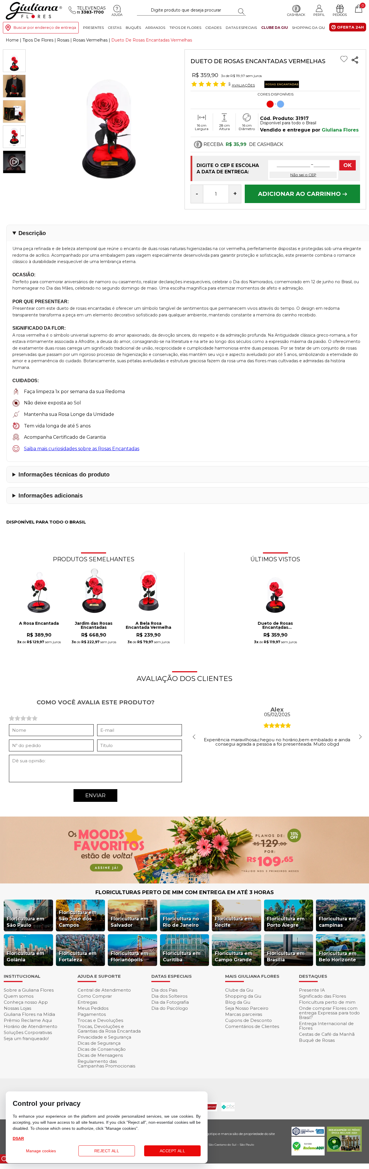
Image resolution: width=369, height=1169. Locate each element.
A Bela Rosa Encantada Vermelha (148, 625)
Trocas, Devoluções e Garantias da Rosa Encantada (109, 1029)
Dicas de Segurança (99, 1043)
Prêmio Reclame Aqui (28, 1020)
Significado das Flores (322, 996)
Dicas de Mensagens (100, 1055)
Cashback (296, 15)
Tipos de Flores (185, 27)
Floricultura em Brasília (286, 956)
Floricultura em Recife (234, 922)
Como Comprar (95, 996)
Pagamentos (92, 1014)
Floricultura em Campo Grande (234, 956)
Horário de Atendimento (30, 1026)
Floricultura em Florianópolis (129, 956)
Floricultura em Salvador (129, 922)
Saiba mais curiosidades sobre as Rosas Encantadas (81, 448)
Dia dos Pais (164, 990)
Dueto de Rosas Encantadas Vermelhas (275, 625)
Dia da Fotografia (170, 1002)
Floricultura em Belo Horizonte (338, 956)
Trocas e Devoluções (100, 1020)
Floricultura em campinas (338, 922)
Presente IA (312, 990)
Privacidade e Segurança (104, 1037)
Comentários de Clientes (252, 1026)
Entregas (87, 1002)
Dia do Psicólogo (169, 1008)
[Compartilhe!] (355, 60)
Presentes (93, 27)
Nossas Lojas (17, 1008)
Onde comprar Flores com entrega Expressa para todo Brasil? (329, 1012)
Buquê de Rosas (317, 1040)
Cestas (114, 27)
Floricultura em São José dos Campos (78, 919)
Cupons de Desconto (248, 1020)
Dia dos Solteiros (169, 996)
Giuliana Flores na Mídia (29, 1014)
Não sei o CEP (303, 174)
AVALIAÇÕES (243, 85)
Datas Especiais (241, 27)
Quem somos (18, 996)
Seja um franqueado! (26, 1038)
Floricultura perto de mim (327, 1002)
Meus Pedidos (93, 1008)
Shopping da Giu (308, 27)
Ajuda (117, 15)
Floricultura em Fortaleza (78, 956)
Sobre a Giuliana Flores (29, 990)
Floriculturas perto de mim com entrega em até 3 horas (184, 892)
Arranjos (155, 27)
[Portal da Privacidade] (308, 1134)
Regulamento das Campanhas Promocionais (106, 1064)
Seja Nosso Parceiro (246, 1008)
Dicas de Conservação (102, 1049)
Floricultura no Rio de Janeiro (181, 922)
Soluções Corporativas (28, 1032)
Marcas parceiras (243, 1014)
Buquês (133, 27)
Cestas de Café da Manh (327, 1034)
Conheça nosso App (26, 1002)
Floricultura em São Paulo (25, 922)
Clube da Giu (274, 27)
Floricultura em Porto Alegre (286, 922)
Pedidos (340, 15)
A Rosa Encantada (39, 623)
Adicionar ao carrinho (300, 193)
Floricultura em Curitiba (182, 956)
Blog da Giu (237, 1002)
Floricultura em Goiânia (25, 956)
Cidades (213, 27)
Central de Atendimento (104, 990)
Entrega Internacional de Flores (326, 1026)
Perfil (319, 14)
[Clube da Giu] (184, 882)
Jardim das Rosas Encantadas (93, 625)
